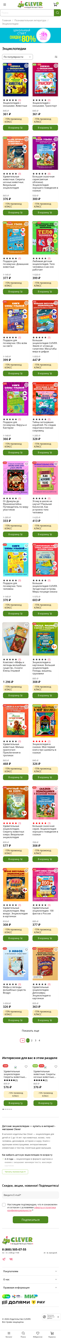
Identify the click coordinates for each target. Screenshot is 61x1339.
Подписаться (31, 1220)
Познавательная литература (30, 20)
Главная (6, 20)
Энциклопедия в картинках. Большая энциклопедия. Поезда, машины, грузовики (43, 668)
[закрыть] (58, 1316)
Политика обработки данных (50, 1316)
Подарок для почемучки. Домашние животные (16, 264)
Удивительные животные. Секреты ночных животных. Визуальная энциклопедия (14, 182)
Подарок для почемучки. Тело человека (12, 586)
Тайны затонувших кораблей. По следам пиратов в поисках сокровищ (44, 426)
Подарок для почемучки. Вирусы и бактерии (15, 425)
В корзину (14, 1103)
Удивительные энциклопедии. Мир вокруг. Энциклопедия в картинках (15, 912)
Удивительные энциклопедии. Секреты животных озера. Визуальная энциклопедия (13, 831)
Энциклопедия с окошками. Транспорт (44, 104)
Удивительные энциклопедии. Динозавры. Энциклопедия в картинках (41, 993)
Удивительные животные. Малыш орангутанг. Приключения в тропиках (13, 750)
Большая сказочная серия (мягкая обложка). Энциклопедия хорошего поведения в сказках (45, 183)
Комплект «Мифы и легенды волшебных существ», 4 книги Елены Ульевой (14, 666)
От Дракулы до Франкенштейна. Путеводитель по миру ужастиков (15, 505)
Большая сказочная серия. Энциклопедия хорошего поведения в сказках (45, 830)
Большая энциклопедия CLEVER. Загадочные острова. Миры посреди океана (44, 587)
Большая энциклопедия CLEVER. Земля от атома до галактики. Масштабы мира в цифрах (44, 346)
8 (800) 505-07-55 (14, 1249)
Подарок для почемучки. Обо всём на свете (15, 343)
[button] (3, 1109)
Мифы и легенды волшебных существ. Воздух (14, 990)
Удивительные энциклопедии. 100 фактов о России (42, 910)
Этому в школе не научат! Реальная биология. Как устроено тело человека (42, 507)
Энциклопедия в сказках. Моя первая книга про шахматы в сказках (44, 748)
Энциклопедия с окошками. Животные (15, 104)
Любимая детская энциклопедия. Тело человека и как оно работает (43, 265)
